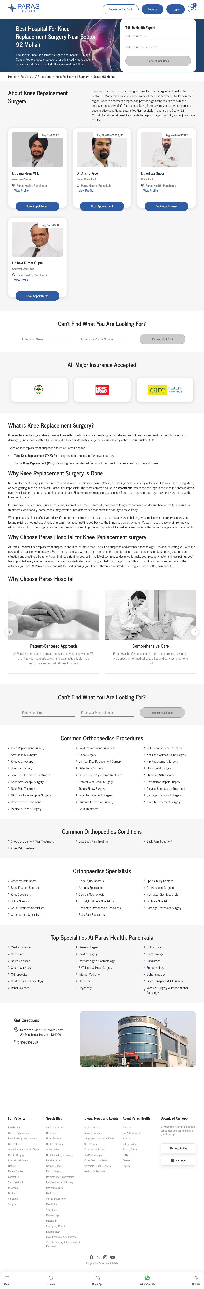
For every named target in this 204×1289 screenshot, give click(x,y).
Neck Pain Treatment (24, 788)
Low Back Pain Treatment (94, 841)
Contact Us (13, 1177)
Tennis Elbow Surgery (92, 788)
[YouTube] (112, 1257)
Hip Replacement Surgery (162, 761)
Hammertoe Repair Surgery (163, 781)
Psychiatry (85, 987)
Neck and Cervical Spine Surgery (166, 754)
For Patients (16, 1118)
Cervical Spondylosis (91, 894)
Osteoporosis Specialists (26, 914)
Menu (7, 1283)
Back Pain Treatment (159, 841)
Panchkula (26, 76)
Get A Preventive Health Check (23, 1149)
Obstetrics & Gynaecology (27, 980)
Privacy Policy (130, 1149)
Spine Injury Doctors (91, 880)
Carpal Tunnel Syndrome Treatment (100, 774)
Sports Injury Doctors (160, 880)
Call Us (196, 1283)
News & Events (92, 1133)
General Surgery (89, 947)
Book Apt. (97, 1283)
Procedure (44, 76)
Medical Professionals (95, 1171)
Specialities (54, 1118)
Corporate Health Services (97, 1166)
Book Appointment (37, 206)
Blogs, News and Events (101, 1118)
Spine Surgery (87, 754)
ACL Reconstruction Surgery (164, 747)
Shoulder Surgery (21, 768)
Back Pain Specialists (92, 914)
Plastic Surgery (88, 953)
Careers (126, 1160)
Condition (13, 1199)
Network (12, 1166)
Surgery (12, 1204)
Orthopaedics (19, 974)
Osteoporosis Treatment (26, 801)
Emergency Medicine (56, 1226)
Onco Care (17, 953)
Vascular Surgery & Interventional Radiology (167, 990)
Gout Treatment (88, 808)
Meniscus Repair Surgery (26, 808)
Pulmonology (155, 953)
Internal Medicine (89, 974)
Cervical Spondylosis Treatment (166, 788)
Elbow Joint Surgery (159, 768)
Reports (152, 9)
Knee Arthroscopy (22, 761)
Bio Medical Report (93, 1155)
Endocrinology (155, 967)
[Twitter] (98, 1258)
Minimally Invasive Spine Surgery (31, 795)
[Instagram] (105, 1257)
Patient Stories (15, 1171)
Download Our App (174, 1118)
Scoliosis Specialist (158, 901)
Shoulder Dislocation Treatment (30, 774)
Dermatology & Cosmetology (97, 960)
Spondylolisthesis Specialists (96, 901)
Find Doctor (14, 1127)
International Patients (19, 1160)
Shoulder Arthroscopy (160, 774)
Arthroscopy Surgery (24, 754)
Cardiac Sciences (21, 947)
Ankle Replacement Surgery (163, 801)
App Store (181, 1160)
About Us (127, 1127)
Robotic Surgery (16, 1155)
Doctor (11, 1193)
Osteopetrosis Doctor (24, 880)
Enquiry (126, 1166)
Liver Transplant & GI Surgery (165, 980)
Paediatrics (153, 960)
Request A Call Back (120, 9)
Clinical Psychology (56, 1199)
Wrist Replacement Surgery (96, 795)
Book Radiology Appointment (22, 1138)
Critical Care (154, 947)
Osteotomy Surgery (91, 768)
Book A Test (14, 1144)
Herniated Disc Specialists (162, 894)
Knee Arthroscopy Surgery (27, 781)
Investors (127, 1138)
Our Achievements (132, 1133)
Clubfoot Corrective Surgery (96, 801)
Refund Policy (129, 1144)
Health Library (91, 1127)
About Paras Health (136, 1118)
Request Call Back (158, 60)
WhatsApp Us (147, 1283)
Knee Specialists (21, 894)
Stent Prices (90, 1144)
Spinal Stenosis (20, 901)
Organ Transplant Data (95, 1160)
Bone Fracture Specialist (26, 887)
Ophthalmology (156, 974)
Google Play (181, 1148)
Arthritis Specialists (91, 887)
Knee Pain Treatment (24, 848)
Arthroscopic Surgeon (160, 887)
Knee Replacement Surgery (72, 76)
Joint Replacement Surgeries (96, 747)
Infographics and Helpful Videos (100, 1138)
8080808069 (29, 1042)
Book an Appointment (18, 1133)
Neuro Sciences (20, 960)
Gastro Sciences (21, 967)
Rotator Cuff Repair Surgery (96, 781)
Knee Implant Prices (94, 1149)
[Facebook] (91, 1257)
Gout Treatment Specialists (27, 907)
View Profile (21, 190)
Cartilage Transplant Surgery (164, 795)
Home (12, 76)
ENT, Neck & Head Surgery (95, 967)
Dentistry (84, 980)
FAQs (125, 1155)
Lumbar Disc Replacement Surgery (100, 761)
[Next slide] (195, 632)
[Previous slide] (9, 632)
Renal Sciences (20, 987)
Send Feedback (15, 1182)
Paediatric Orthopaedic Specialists (100, 907)
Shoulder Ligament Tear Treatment (32, 841)
